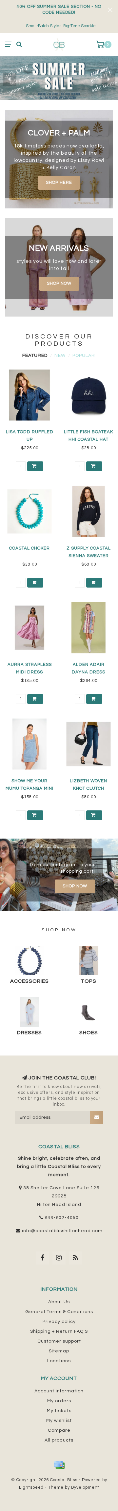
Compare (59, 1430)
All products (59, 1440)
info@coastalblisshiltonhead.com (62, 1231)
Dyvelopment (85, 1487)
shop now (59, 283)
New (60, 355)
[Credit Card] (59, 1465)
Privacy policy (59, 1321)
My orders (59, 1401)
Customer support (59, 1341)
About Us (59, 1302)
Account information (59, 1391)
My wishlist (59, 1420)
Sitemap (59, 1351)
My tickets (59, 1410)
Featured (35, 355)
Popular (83, 355)
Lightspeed (31, 1487)
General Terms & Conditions (59, 1311)
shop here (59, 183)
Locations (59, 1361)
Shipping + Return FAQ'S (59, 1331)
